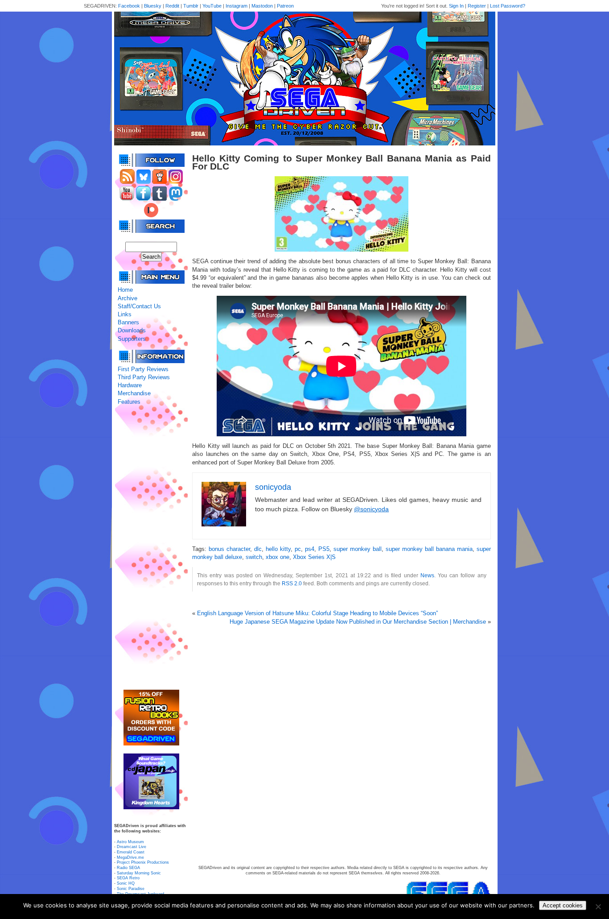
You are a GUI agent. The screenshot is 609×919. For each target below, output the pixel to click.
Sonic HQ (126, 883)
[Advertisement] (151, 548)
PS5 (323, 549)
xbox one (277, 557)
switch (254, 557)
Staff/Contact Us (139, 306)
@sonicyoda (371, 509)
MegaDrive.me (130, 857)
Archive (127, 298)
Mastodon (262, 5)
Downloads (132, 330)
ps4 (309, 549)
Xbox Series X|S (314, 557)
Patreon (285, 5)
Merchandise (134, 393)
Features (129, 401)
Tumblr (190, 5)
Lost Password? (507, 5)
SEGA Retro (128, 878)
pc (298, 549)
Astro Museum (130, 842)
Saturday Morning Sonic (139, 873)
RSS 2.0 (292, 583)
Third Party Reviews (144, 377)
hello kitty (278, 549)
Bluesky (152, 5)
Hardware (130, 385)
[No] (597, 906)
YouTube (212, 5)
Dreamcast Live (131, 846)
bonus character (229, 549)
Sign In (456, 5)
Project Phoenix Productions (143, 862)
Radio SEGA (128, 867)
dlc (258, 549)
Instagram (236, 5)
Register (477, 5)
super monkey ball (357, 549)
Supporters (132, 338)
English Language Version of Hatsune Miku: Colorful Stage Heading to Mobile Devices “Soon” (317, 613)
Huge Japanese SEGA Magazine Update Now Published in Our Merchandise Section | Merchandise (358, 621)
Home (125, 289)
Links (125, 314)
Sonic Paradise (130, 888)
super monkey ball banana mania (429, 549)
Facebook (129, 5)
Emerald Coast (130, 852)
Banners (128, 322)
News (427, 575)
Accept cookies (563, 905)
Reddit (172, 5)
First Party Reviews (143, 369)
